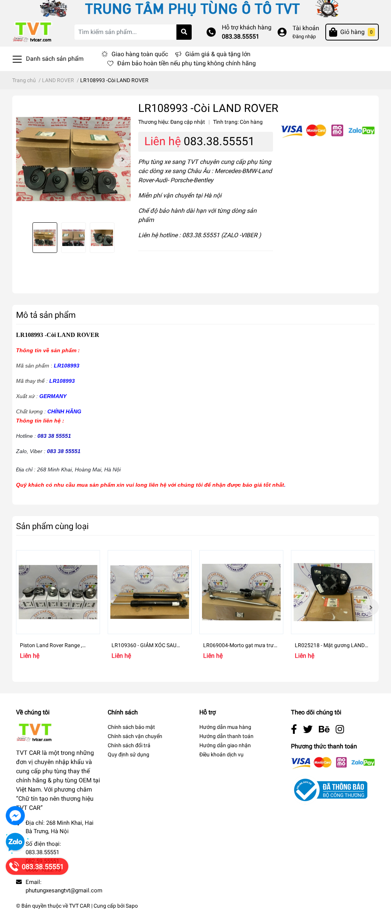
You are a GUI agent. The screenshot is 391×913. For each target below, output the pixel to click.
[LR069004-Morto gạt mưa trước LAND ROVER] (241, 592)
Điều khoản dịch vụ (221, 754)
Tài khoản (305, 28)
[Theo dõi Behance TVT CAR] (324, 729)
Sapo (132, 906)
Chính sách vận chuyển (135, 736)
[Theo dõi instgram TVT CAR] (340, 729)
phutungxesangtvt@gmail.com (64, 890)
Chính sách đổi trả (129, 745)
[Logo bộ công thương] (329, 789)
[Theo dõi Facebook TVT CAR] (294, 729)
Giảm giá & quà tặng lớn (217, 54)
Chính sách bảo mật (131, 727)
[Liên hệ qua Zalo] (15, 842)
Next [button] (122, 159)
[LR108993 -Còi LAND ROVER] (73, 159)
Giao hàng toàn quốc (139, 54)
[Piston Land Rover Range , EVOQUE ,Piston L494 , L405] (58, 592)
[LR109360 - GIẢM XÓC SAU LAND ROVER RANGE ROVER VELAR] (150, 592)
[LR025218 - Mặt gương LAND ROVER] (333, 592)
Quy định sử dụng (128, 754)
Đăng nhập (304, 36)
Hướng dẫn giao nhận (225, 745)
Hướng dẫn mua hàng (225, 727)
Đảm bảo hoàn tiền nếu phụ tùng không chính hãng (186, 63)
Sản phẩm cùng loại (52, 526)
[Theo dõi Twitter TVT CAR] (308, 729)
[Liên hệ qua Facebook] (15, 815)
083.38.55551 (240, 36)
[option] (73, 159)
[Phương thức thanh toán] (328, 130)
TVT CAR (79, 906)
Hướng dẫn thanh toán (226, 736)
